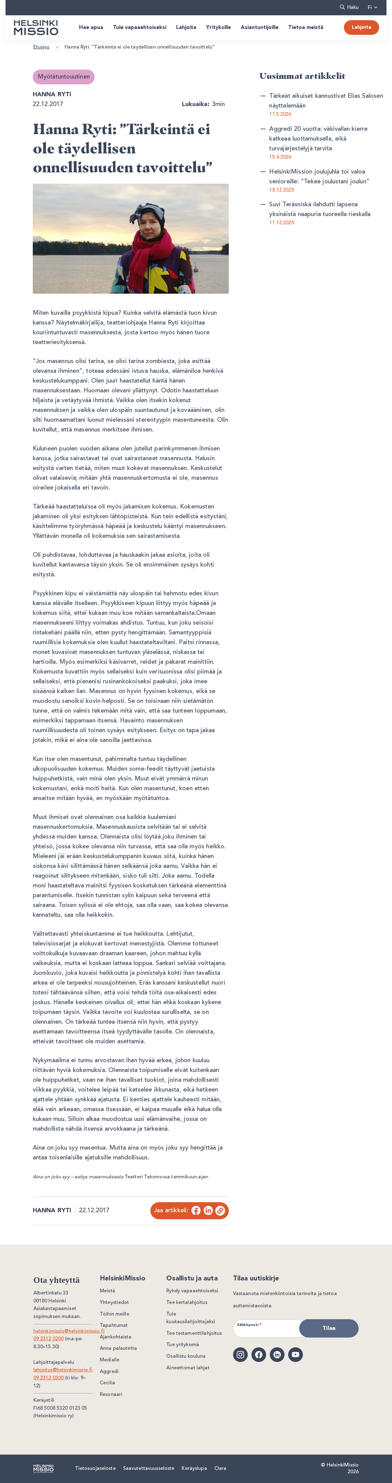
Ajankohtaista (115, 1337)
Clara (220, 1468)
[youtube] (295, 1354)
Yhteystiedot (114, 1302)
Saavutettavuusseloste (149, 1468)
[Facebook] (196, 1211)
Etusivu (41, 47)
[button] (349, 7)
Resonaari (111, 1394)
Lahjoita (361, 27)
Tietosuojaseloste (95, 1468)
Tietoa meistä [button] (305, 27)
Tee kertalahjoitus (186, 1302)
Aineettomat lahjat (187, 1368)
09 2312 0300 (48, 1378)
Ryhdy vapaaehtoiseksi (192, 1291)
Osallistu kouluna (185, 1356)
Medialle (109, 1360)
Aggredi (109, 1371)
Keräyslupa (194, 1468)
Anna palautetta (118, 1348)
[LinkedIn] (208, 1211)
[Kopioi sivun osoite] (220, 1211)
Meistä (107, 1291)
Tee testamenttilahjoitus (194, 1333)
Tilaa (329, 1328)
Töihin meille (114, 1314)
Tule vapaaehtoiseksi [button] (139, 27)
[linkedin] (277, 1354)
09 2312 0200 (48, 1339)
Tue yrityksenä (182, 1344)
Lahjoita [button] (186, 27)
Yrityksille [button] (218, 27)
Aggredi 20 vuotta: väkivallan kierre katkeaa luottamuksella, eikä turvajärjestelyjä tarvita (318, 139)
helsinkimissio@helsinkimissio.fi (68, 1331)
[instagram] (240, 1354)
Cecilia (107, 1383)
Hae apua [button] (91, 27)
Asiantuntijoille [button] (259, 27)
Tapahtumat (114, 1325)
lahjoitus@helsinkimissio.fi (63, 1370)
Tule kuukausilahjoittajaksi (190, 1318)
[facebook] (258, 1354)
